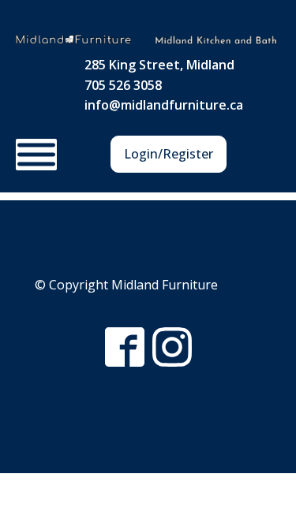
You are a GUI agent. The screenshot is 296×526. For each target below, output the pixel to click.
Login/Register (168, 153)
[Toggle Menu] (36, 154)
